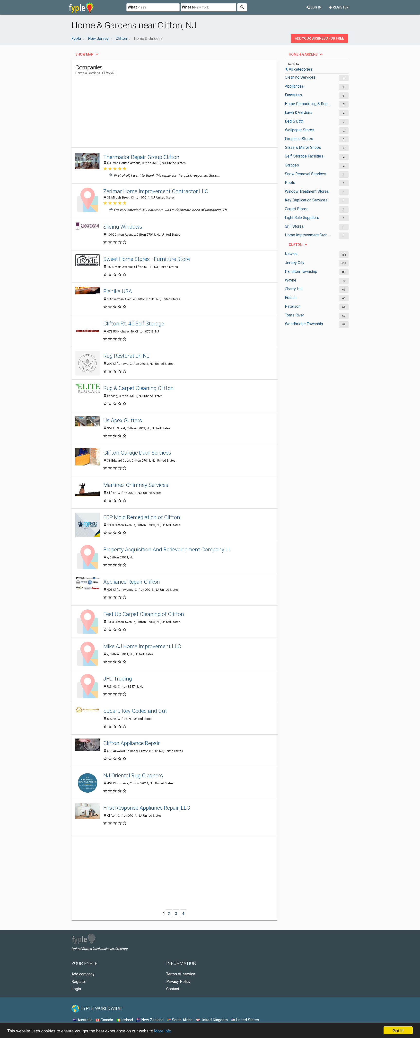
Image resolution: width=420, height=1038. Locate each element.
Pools (290, 182)
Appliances (294, 86)
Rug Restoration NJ (126, 356)
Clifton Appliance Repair (131, 743)
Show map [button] (84, 54)
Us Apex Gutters (122, 420)
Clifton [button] (295, 245)
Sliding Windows (122, 227)
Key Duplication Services (306, 200)
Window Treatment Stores (307, 191)
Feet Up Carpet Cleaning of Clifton (143, 614)
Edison (291, 297)
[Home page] (81, 7)
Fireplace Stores (299, 138)
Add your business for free (319, 38)
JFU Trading (117, 678)
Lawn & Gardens (298, 112)
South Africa (181, 1020)
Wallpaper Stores (299, 130)
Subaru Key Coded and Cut (135, 711)
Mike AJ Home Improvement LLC (142, 646)
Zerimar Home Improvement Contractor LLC (155, 191)
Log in (315, 7)
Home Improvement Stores (308, 235)
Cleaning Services (300, 77)
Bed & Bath (294, 121)
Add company (83, 974)
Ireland (126, 1020)
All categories (300, 69)
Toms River (294, 315)
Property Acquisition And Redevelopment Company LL (167, 549)
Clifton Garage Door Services (137, 452)
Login (76, 989)
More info (162, 1031)
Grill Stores (294, 226)
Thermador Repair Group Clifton (141, 157)
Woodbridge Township (304, 324)
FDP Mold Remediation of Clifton (141, 517)
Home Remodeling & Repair (308, 103)
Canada (106, 1020)
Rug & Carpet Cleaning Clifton (138, 388)
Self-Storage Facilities (304, 156)
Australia (84, 1020)
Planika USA (117, 291)
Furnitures (293, 95)
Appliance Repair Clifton (131, 582)
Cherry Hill (293, 289)
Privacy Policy (178, 981)
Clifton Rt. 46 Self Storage (133, 323)
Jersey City (294, 262)
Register (340, 7)
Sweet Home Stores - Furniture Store (146, 259)
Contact (172, 989)
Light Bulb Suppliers (302, 217)
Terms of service (180, 974)
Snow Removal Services (305, 174)
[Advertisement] (163, 113)
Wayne (290, 280)
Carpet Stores (296, 209)
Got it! (398, 1030)
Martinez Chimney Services (135, 485)
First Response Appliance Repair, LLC (146, 808)
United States (247, 1020)
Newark (291, 254)
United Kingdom (214, 1020)
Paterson (292, 306)
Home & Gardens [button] (303, 54)
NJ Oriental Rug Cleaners (133, 775)
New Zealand (152, 1020)
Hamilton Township (301, 271)
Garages (292, 165)
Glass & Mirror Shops (303, 147)
